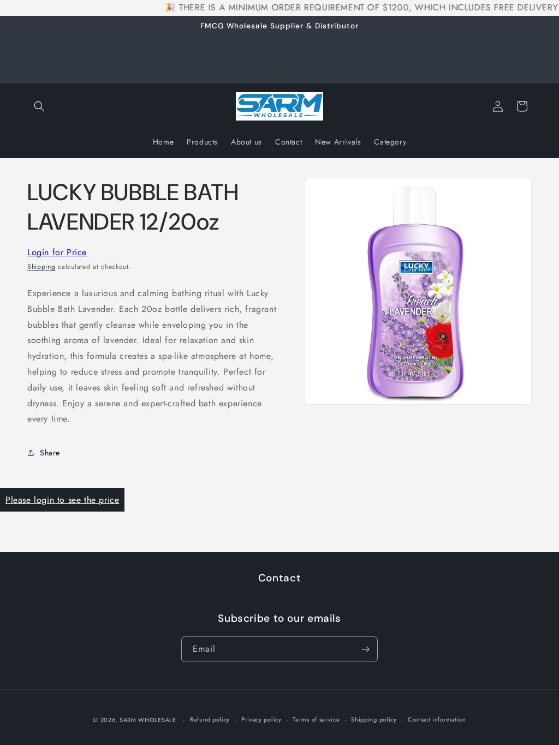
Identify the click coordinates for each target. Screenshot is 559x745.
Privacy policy (261, 719)
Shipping (41, 267)
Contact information (437, 719)
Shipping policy (374, 719)
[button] (39, 106)
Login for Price (57, 252)
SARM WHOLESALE (148, 720)
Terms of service (316, 719)
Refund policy (210, 719)
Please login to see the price (62, 500)
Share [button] (50, 452)
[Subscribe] (365, 649)
